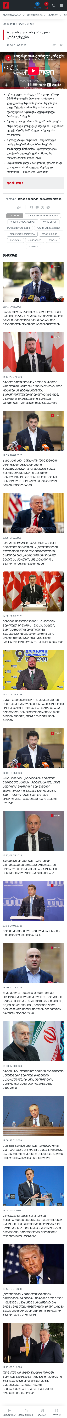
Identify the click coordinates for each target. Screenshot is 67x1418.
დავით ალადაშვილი (22, 222)
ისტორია (15, 240)
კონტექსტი (34, 240)
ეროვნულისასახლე (18, 228)
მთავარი (9, 24)
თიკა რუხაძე (49, 234)
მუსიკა (53, 240)
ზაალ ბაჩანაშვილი (48, 228)
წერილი (33, 247)
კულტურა (14, 216)
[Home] (6, 5)
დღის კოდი (26, 24)
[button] (14, 15)
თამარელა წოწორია (22, 234)
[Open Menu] (61, 5)
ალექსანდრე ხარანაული (43, 216)
